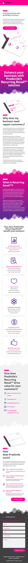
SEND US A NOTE (19, 550)
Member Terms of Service (9, 556)
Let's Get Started (10, 28)
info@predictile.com (10, 517)
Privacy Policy (16, 558)
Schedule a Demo (18, 499)
